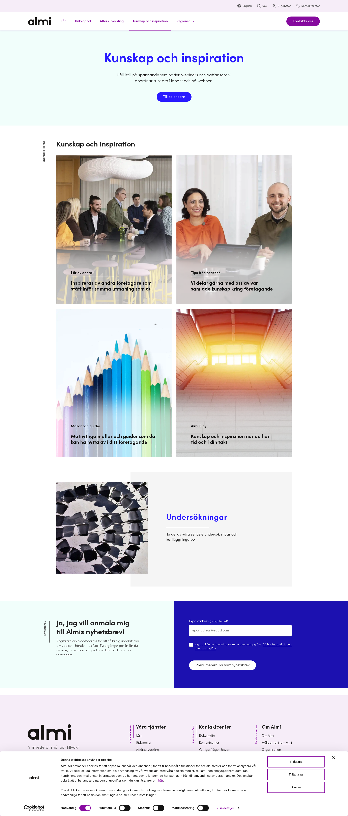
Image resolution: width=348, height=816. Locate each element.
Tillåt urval (296, 774)
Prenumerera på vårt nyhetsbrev (223, 665)
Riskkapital (143, 742)
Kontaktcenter (310, 6)
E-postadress (208, 621)
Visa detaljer (225, 808)
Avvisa (296, 787)
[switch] (124, 808)
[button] (184, 21)
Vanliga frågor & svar (214, 750)
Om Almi (268, 735)
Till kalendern (174, 97)
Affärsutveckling (147, 750)
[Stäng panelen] (333, 757)
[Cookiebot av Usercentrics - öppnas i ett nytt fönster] (34, 808)
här (160, 780)
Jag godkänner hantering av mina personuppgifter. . (243, 646)
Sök (264, 6)
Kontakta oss (303, 21)
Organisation (271, 750)
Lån (139, 735)
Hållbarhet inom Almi (277, 742)
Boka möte (207, 735)
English (247, 6)
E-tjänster (284, 6)
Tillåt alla (296, 761)
